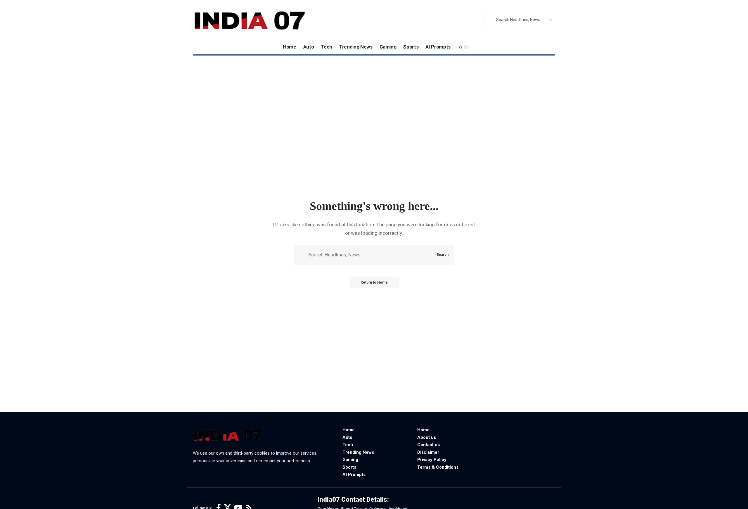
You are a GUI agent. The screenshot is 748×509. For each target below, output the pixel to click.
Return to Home (374, 282)
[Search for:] (367, 255)
